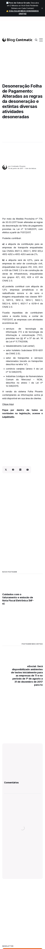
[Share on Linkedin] (20, 469)
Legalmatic (8, 417)
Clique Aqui (8, 404)
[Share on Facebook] (13, 469)
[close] (42, 8)
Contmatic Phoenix (18, 166)
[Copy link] (27, 469)
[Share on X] (5, 469)
